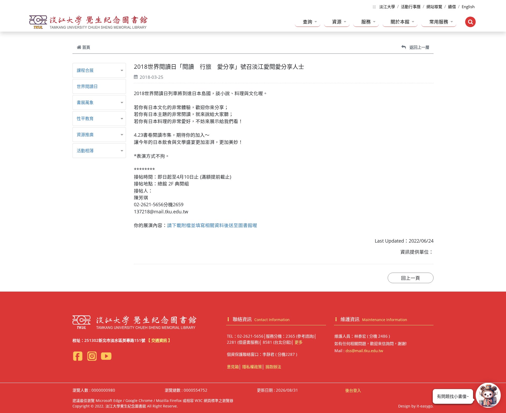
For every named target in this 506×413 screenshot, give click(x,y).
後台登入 (353, 390)
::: (374, 6)
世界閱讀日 (87, 86)
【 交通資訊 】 (159, 340)
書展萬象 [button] (85, 102)
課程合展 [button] (85, 70)
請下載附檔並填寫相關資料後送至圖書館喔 (212, 225)
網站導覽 (434, 6)
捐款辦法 (273, 366)
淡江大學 (387, 6)
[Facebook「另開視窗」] (77, 356)
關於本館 (400, 21)
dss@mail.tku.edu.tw (364, 350)
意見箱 (233, 366)
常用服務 (438, 21)
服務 (366, 21)
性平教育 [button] (85, 118)
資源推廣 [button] (85, 134)
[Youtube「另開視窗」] (106, 356)
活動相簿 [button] (85, 151)
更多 (299, 342)
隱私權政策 (252, 366)
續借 (452, 6)
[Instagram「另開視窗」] (92, 356)
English (468, 6)
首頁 (86, 47)
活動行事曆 (411, 6)
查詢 (307, 21)
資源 (337, 21)
